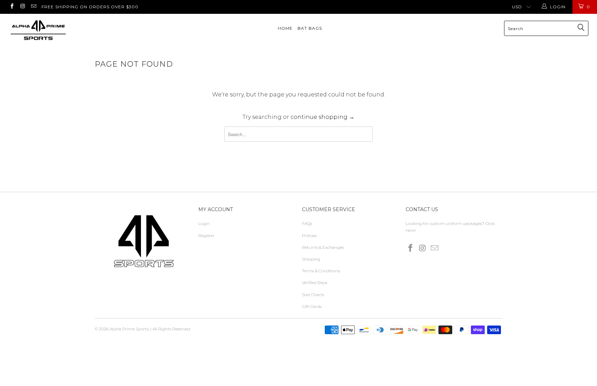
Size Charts (313, 294)
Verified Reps (314, 282)
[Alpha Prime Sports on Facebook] (12, 6)
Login (204, 223)
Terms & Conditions (321, 270)
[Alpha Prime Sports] (51, 30)
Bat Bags (309, 28)
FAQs (307, 223)
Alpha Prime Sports (129, 328)
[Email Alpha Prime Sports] (33, 6)
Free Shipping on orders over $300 (90, 6)
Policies (309, 235)
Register (206, 235)
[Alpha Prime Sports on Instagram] (22, 6)
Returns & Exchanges (323, 247)
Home (285, 28)
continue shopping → (322, 117)
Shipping (311, 259)
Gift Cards (312, 306)
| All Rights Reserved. (170, 328)
